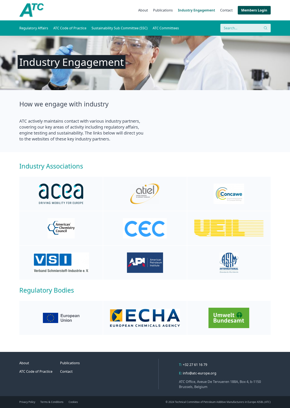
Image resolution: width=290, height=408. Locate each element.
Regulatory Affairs (33, 28)
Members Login (254, 10)
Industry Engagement (196, 10)
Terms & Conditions (51, 402)
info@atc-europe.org (199, 373)
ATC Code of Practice (69, 28)
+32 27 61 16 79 (195, 364)
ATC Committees (166, 28)
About (143, 10)
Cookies (73, 402)
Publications (163, 10)
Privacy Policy (27, 402)
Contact (226, 10)
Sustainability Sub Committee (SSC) (120, 28)
